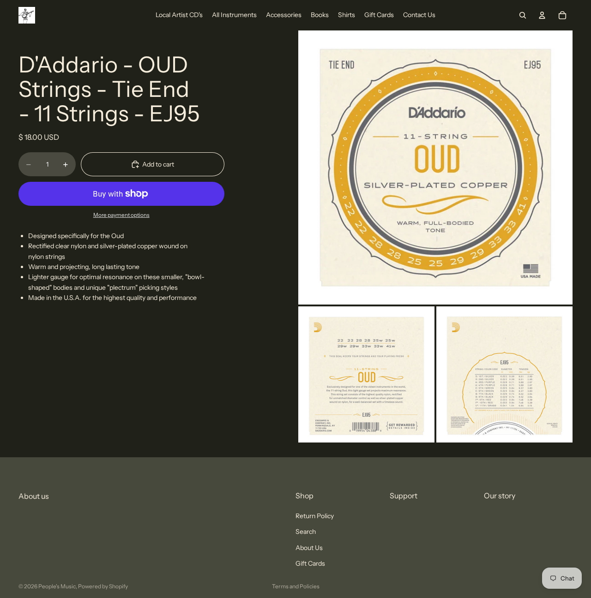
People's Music (57, 586)
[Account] (542, 15)
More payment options (121, 215)
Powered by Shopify (103, 586)
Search (306, 532)
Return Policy (315, 516)
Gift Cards (310, 564)
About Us (309, 548)
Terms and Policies (296, 586)
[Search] (523, 15)
